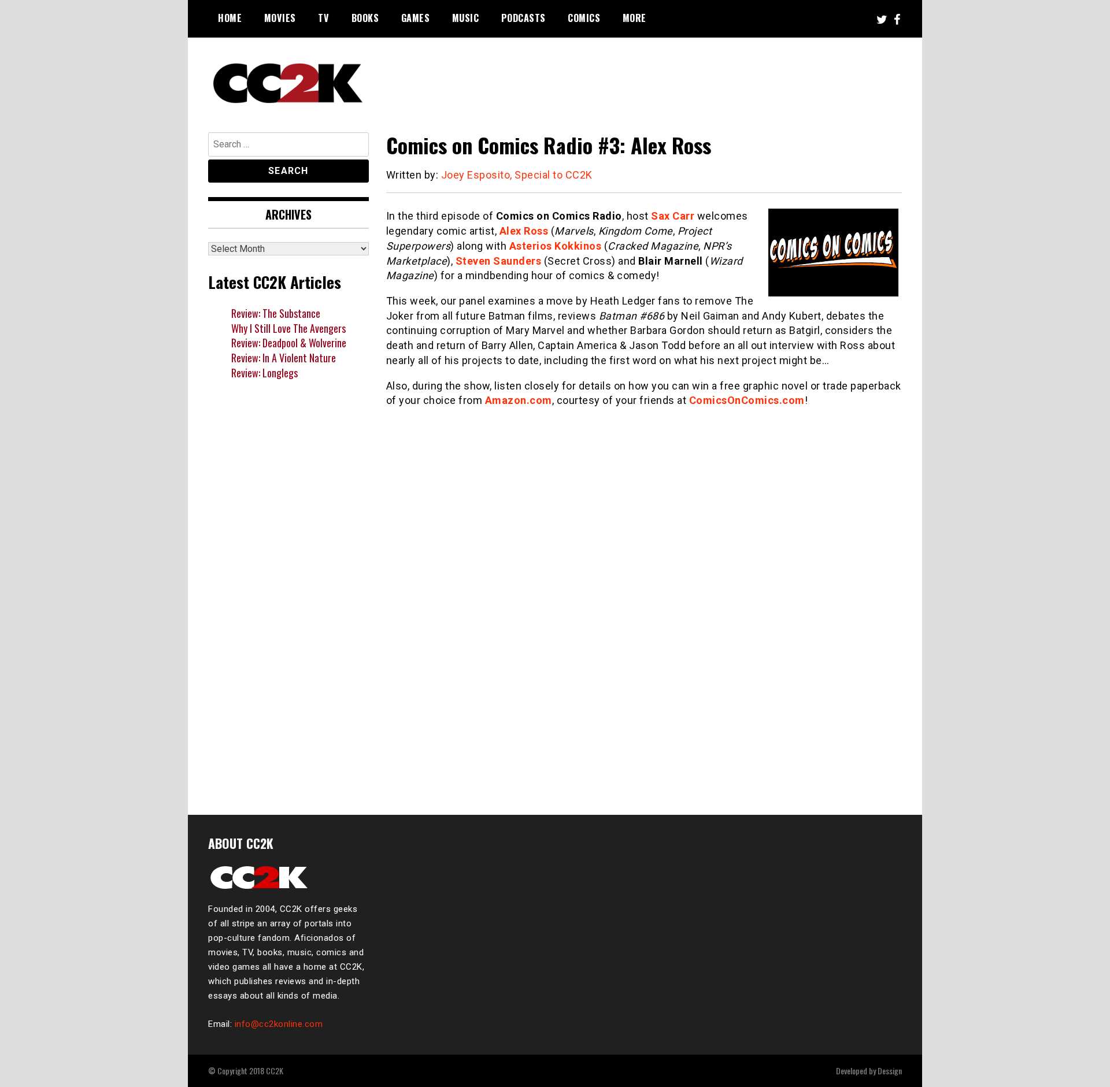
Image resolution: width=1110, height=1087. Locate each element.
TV (323, 18)
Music (465, 18)
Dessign (890, 1070)
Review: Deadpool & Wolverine (288, 342)
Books (365, 18)
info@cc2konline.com (279, 1024)
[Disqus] (644, 641)
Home (230, 18)
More (634, 18)
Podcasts (523, 18)
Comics (584, 18)
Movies (280, 18)
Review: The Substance (275, 313)
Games (415, 18)
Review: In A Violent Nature (283, 357)
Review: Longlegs (264, 372)
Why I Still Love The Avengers (288, 328)
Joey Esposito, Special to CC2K (517, 175)
